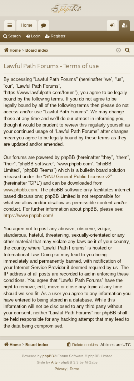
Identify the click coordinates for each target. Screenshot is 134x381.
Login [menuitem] (114, 27)
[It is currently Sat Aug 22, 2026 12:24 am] (118, 50)
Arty (54, 362)
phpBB (48, 356)
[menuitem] (127, 50)
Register (58, 36)
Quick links (11, 27)
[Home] (67, 8)
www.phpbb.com (20, 189)
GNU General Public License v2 (77, 176)
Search (14, 36)
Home (27, 25)
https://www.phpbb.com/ (28, 215)
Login (35, 36)
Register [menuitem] (126, 27)
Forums (45, 27)
